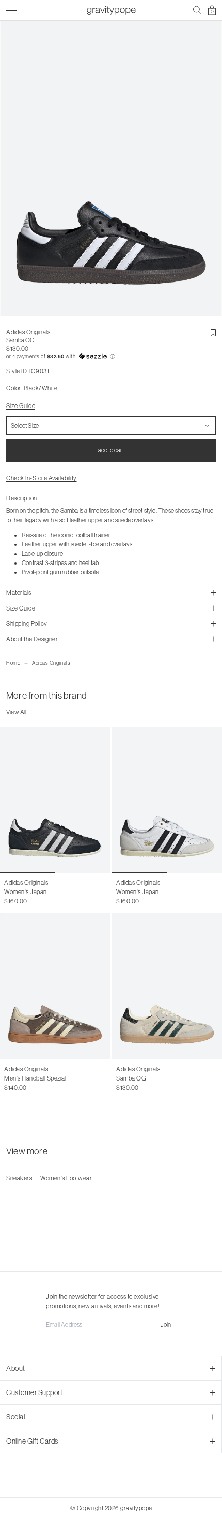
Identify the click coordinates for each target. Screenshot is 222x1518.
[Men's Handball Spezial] (55, 986)
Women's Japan (25, 892)
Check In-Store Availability (41, 478)
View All (16, 712)
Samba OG (131, 1078)
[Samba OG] (167, 986)
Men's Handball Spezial (35, 1078)
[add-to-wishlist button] (213, 332)
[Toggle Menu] (11, 9)
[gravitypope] (111, 10)
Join (166, 1324)
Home (13, 663)
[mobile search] (197, 10)
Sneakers (19, 1178)
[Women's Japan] (55, 800)
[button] (111, 357)
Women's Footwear (66, 1178)
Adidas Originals (51, 663)
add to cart (111, 450)
